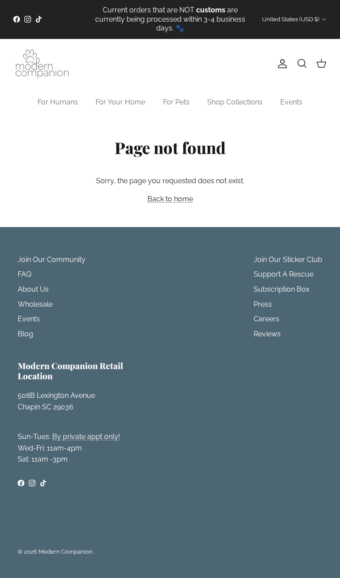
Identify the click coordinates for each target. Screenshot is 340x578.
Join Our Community (51, 259)
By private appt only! (86, 436)
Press (263, 304)
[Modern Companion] (42, 64)
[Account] (281, 63)
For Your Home (120, 102)
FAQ (24, 274)
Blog (25, 334)
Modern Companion (66, 551)
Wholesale (35, 304)
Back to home (170, 199)
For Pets (176, 102)
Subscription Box (281, 289)
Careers (266, 319)
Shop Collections (235, 102)
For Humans (58, 102)
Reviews (267, 334)
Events (291, 102)
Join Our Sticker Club (288, 259)
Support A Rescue (283, 274)
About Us (33, 289)
